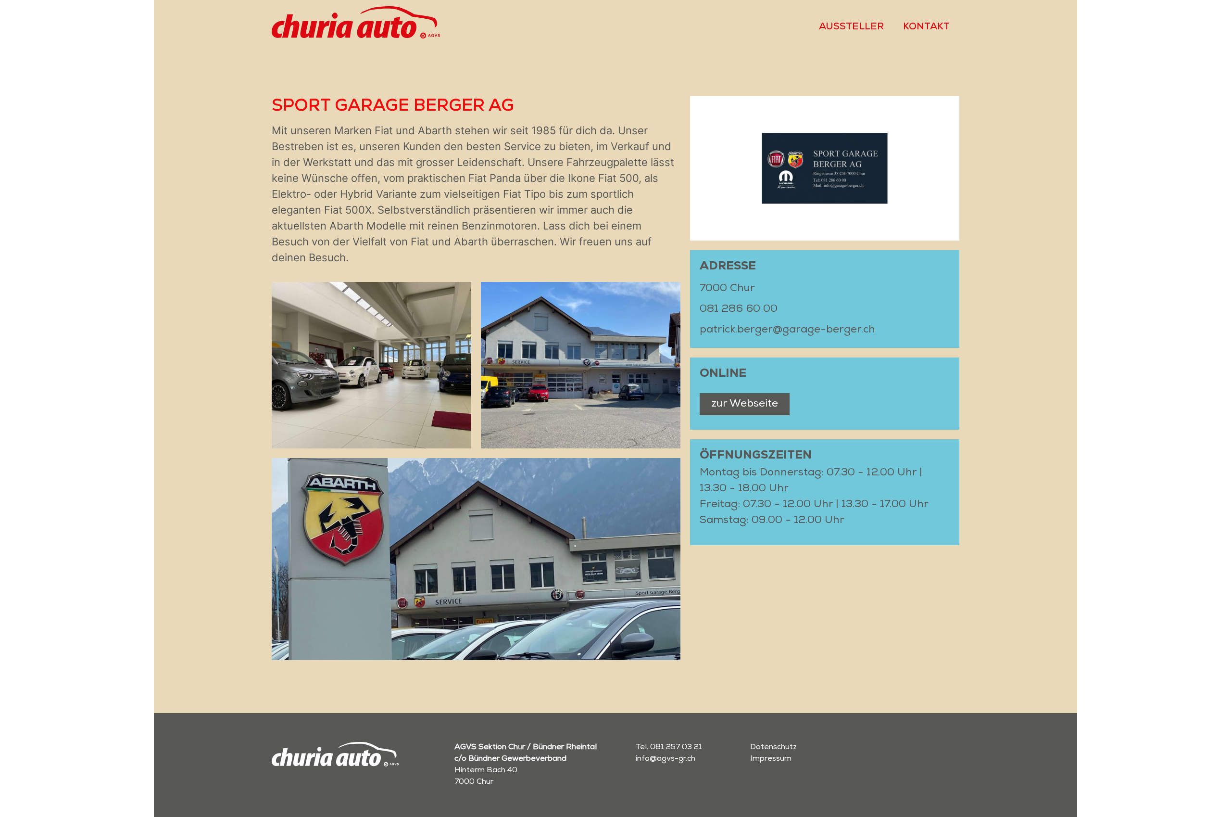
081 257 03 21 (676, 748)
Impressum (770, 759)
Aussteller (851, 27)
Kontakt (926, 27)
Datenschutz (773, 748)
